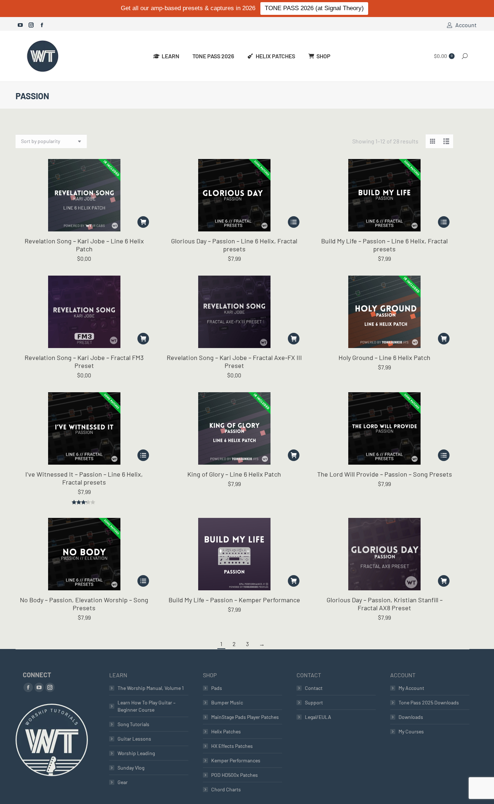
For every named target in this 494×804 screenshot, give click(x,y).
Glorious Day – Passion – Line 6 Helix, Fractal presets (234, 245)
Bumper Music (227, 702)
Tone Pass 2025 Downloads (429, 702)
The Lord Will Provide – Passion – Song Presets (384, 474)
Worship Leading (136, 753)
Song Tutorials (133, 724)
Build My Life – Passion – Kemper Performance (234, 600)
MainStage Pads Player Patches (245, 717)
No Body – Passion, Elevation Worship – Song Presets (84, 604)
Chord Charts (226, 789)
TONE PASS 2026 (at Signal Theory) (314, 8)
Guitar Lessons (134, 739)
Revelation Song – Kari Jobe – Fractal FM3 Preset (84, 361)
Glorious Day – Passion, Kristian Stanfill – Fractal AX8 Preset (385, 604)
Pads (216, 688)
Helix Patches (226, 731)
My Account (411, 688)
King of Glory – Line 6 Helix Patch (234, 474)
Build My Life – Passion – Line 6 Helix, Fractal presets (384, 245)
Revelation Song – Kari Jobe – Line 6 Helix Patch (84, 245)
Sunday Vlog (131, 768)
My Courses (411, 731)
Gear (123, 782)
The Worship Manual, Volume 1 (151, 688)
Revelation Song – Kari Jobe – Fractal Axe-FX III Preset (234, 361)
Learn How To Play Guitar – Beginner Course (146, 706)
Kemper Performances (235, 760)
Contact (314, 688)
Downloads (411, 717)
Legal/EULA (318, 717)
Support (314, 702)
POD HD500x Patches (234, 775)
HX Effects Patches (232, 746)
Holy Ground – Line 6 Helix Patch (384, 357)
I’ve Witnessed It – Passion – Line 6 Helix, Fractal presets (84, 478)
